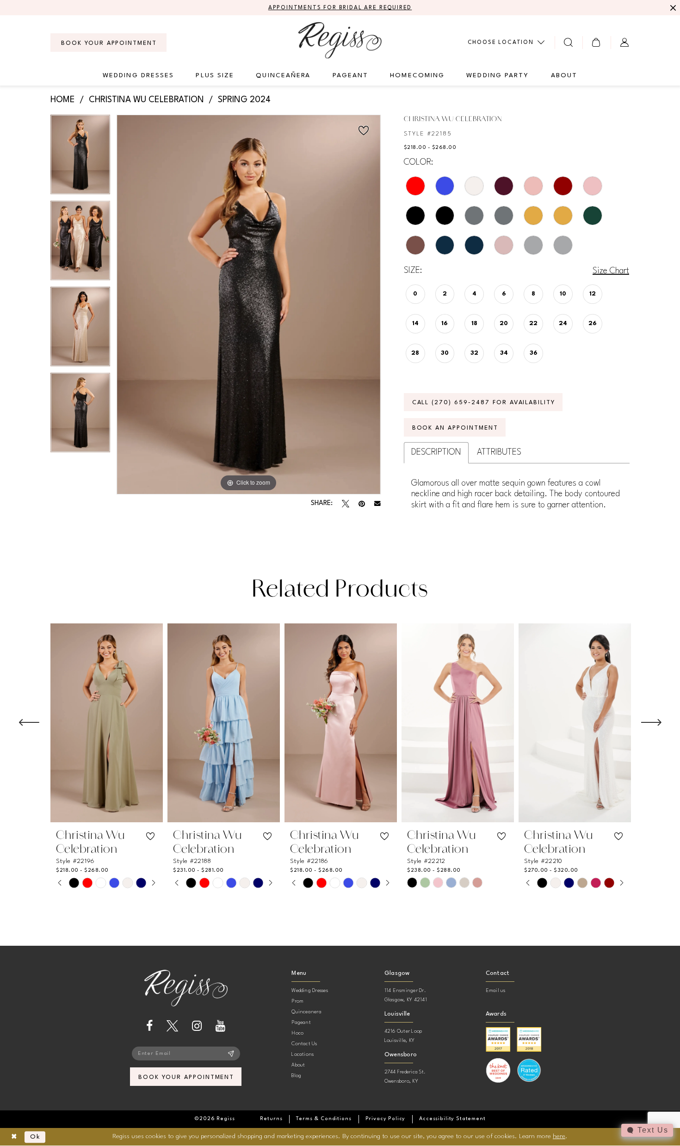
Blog (296, 1075)
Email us (496, 990)
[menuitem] (108, 42)
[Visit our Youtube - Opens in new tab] (220, 1026)
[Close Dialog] (14, 1137)
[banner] (340, 40)
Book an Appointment (455, 428)
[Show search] (569, 42)
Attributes (499, 452)
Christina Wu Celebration (146, 100)
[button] (596, 42)
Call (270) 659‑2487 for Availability (484, 403)
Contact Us (304, 1044)
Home (62, 100)
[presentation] (106, 722)
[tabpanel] (80, 158)
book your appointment (186, 1077)
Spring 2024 (244, 100)
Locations (302, 1054)
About (298, 1065)
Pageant (301, 1022)
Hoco (297, 1033)
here (559, 1136)
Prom (297, 1001)
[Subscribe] (231, 1053)
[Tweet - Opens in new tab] (345, 503)
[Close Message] (671, 8)
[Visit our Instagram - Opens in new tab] (197, 1026)
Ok (35, 1137)
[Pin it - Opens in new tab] (362, 503)
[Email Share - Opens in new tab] (377, 503)
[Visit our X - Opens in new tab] (172, 1026)
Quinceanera (306, 1012)
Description (436, 452)
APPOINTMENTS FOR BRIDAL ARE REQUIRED (340, 8)
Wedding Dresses (309, 990)
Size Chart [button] (611, 271)
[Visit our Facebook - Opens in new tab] (149, 1026)
